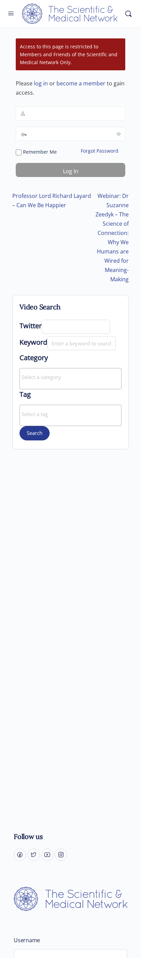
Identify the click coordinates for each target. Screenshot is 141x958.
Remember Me (39, 152)
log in (41, 83)
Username (27, 940)
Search (34, 432)
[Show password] (118, 134)
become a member (80, 83)
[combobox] (70, 378)
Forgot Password (99, 150)
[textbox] (72, 377)
